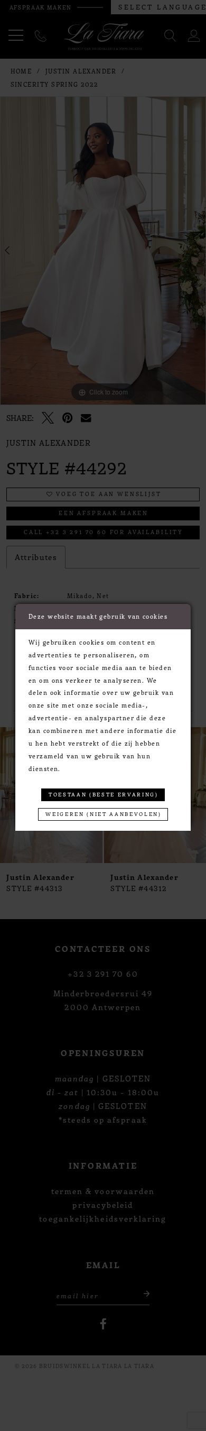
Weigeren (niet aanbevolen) (103, 814)
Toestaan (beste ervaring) (103, 794)
